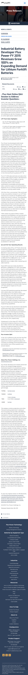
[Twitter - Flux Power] (6, 655)
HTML (20, 86)
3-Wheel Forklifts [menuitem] (14, 539)
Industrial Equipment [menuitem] (14, 553)
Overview (4, 33)
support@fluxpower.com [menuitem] (14, 648)
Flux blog (5, 355)
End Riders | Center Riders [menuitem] (14, 543)
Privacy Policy (5, 673)
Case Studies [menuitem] (14, 601)
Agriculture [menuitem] (14, 579)
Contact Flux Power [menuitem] (14, 609)
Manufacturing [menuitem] (14, 569)
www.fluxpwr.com (6, 361)
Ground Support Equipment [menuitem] (14, 547)
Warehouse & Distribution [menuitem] (14, 565)
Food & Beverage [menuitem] (14, 563)
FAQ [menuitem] (14, 593)
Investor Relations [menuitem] (14, 624)
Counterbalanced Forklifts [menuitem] (14, 537)
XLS (21, 89)
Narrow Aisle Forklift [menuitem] (14, 541)
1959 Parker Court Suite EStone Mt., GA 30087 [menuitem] (14, 642)
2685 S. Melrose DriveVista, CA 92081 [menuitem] (14, 630)
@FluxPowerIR (20, 356)
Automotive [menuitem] (14, 571)
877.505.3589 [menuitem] (14, 633)
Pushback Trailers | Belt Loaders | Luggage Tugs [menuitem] (14, 550)
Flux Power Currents (11, 390)
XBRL (3, 88)
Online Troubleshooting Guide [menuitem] (14, 650)
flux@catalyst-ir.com (8, 350)
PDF (25, 86)
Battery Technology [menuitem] (14, 527)
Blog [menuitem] (14, 591)
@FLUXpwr (13, 397)
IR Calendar (5, 39)
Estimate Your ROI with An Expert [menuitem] (14, 599)
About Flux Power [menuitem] (14, 617)
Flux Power (10, 402)
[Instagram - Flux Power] (10, 655)
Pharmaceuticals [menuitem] (14, 573)
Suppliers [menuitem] (14, 620)
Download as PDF (7, 79)
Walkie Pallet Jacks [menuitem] (14, 545)
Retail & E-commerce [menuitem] (14, 567)
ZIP (25, 89)
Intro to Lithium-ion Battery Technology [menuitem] (14, 585)
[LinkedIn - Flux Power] (3, 655)
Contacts (5, 517)
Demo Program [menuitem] (14, 597)
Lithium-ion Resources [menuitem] (14, 595)
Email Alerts (5, 42)
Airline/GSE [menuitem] (14, 575)
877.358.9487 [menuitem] (14, 644)
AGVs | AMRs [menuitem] (14, 555)
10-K (3, 86)
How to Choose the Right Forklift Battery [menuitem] (14, 587)
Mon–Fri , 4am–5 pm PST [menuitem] (14, 635)
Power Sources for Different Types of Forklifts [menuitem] (14, 589)
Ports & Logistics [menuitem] (14, 577)
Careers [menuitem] (14, 622)
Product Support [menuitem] (14, 611)
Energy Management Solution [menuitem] (14, 529)
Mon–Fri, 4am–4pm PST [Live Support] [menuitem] (14, 646)
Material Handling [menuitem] (14, 535)
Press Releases (6, 36)
